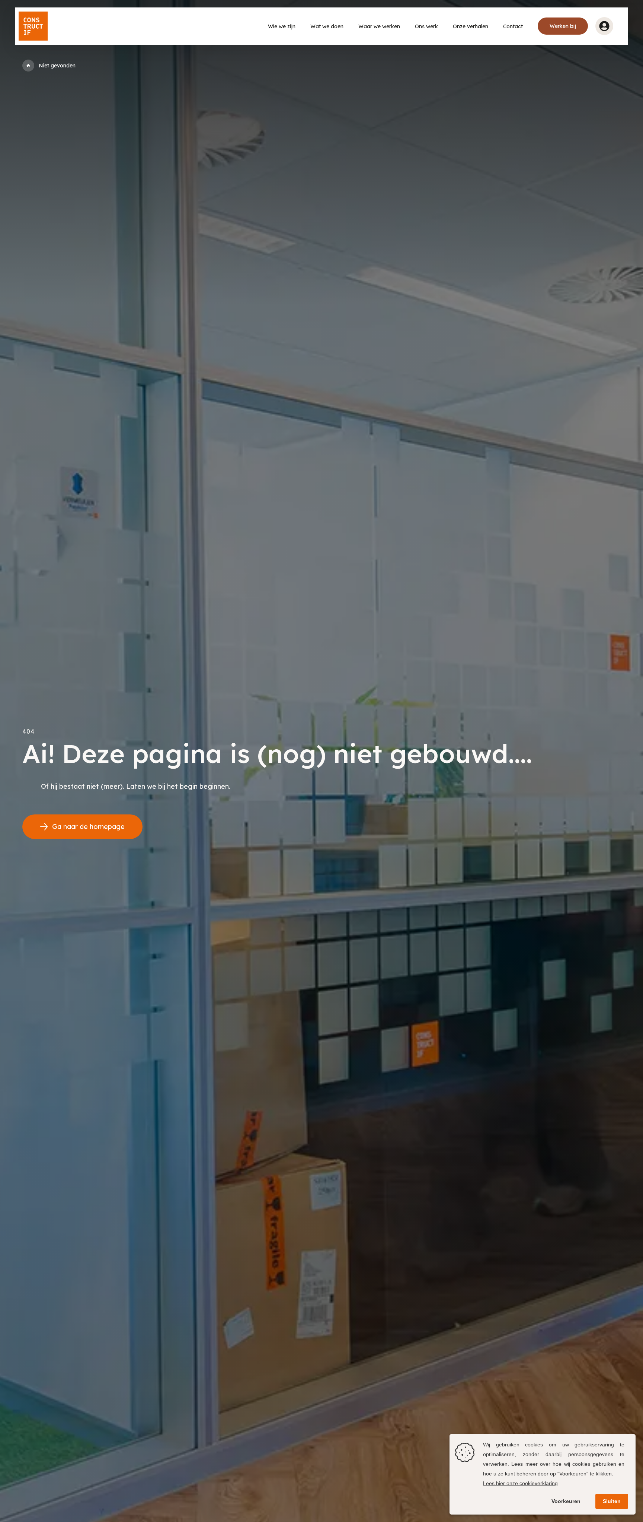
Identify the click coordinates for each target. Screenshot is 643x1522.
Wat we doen (326, 26)
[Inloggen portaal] (604, 26)
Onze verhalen (470, 26)
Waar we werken (379, 26)
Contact (513, 26)
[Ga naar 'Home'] (28, 66)
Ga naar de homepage (88, 826)
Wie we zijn (281, 26)
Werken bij (563, 26)
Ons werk (426, 26)
